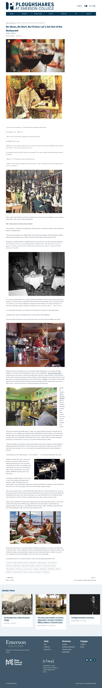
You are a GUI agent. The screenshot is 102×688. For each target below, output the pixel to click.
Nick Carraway (19, 569)
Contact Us (47, 646)
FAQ (45, 644)
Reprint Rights (66, 652)
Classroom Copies (66, 649)
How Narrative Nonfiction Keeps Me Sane (85, 579)
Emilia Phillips (76, 620)
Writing (13, 33)
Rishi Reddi (51, 569)
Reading (8, 33)
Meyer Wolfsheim (10, 569)
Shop (51, 14)
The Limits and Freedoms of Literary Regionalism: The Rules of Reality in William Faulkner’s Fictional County (50, 620)
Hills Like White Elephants (28, 565)
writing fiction (46, 572)
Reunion (45, 379)
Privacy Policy (79, 683)
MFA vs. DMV (10, 579)
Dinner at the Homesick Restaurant (21, 562)
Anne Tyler (9, 562)
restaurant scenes (28, 569)
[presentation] (17, 604)
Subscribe (38, 14)
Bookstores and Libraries (68, 646)
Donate (64, 14)
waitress (25, 572)
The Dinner (9, 572)
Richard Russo (43, 569)
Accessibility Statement (90, 683)
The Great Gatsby (17, 572)
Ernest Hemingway (42, 562)
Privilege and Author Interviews (82, 618)
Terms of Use (47, 649)
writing (30, 572)
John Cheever (39, 565)
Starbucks (58, 569)
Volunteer (82, 644)
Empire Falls (33, 562)
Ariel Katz (7, 623)
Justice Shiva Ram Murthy (54, 373)
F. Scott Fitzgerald (52, 562)
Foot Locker (9, 565)
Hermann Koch (17, 565)
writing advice (37, 572)
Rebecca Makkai (10, 36)
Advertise (64, 644)
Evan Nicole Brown (43, 625)
